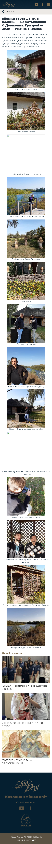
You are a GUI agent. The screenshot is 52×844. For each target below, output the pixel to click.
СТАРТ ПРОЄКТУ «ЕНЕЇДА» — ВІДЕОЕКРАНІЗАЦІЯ (17, 762)
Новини (11, 11)
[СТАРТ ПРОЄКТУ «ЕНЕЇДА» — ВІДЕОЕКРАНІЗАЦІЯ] (26, 744)
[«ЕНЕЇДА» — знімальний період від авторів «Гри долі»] (26, 669)
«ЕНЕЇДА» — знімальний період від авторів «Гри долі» (24, 687)
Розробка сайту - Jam (26, 840)
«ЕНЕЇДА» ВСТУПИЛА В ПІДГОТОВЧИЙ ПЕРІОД (22, 724)
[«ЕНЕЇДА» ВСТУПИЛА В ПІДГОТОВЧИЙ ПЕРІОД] (26, 706)
